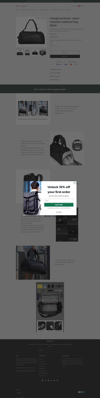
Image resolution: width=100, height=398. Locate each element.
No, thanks (59, 212)
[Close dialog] (75, 183)
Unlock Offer (59, 205)
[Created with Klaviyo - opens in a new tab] (50, 216)
